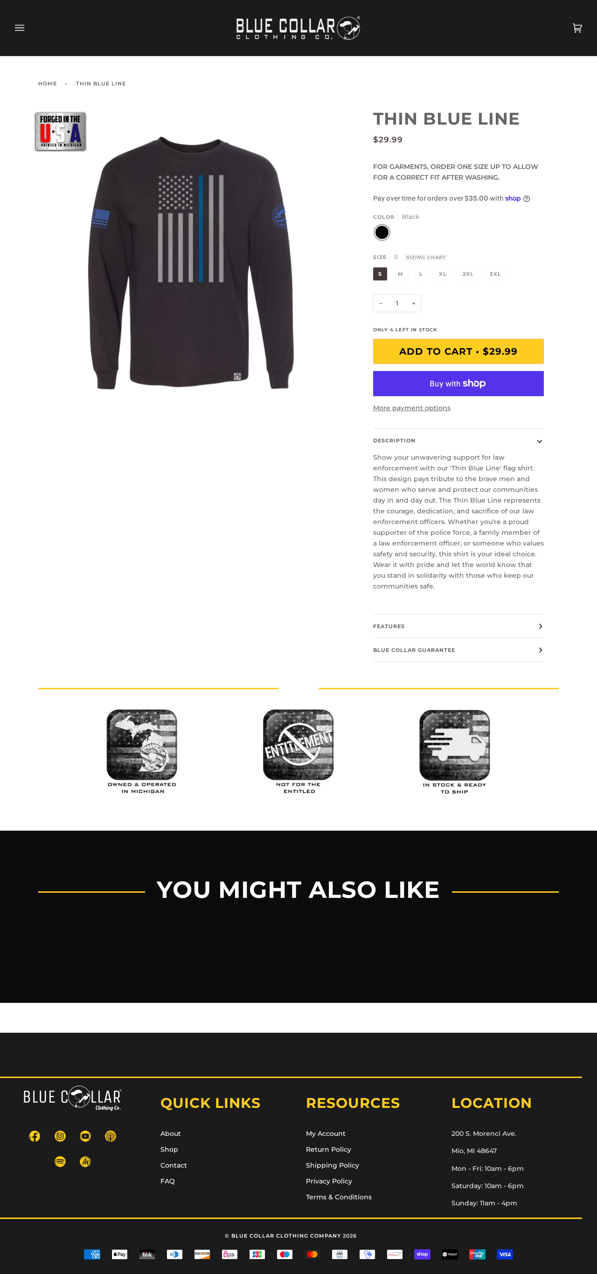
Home (47, 83)
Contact (173, 1165)
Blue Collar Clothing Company (286, 1235)
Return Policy (328, 1149)
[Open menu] (29, 28)
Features (389, 626)
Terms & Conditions (339, 1197)
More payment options (412, 408)
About (170, 1133)
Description (394, 440)
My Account (326, 1133)
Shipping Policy (332, 1165)
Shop (169, 1149)
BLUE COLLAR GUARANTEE (414, 650)
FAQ (167, 1181)
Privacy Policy (329, 1181)
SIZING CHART (426, 257)
